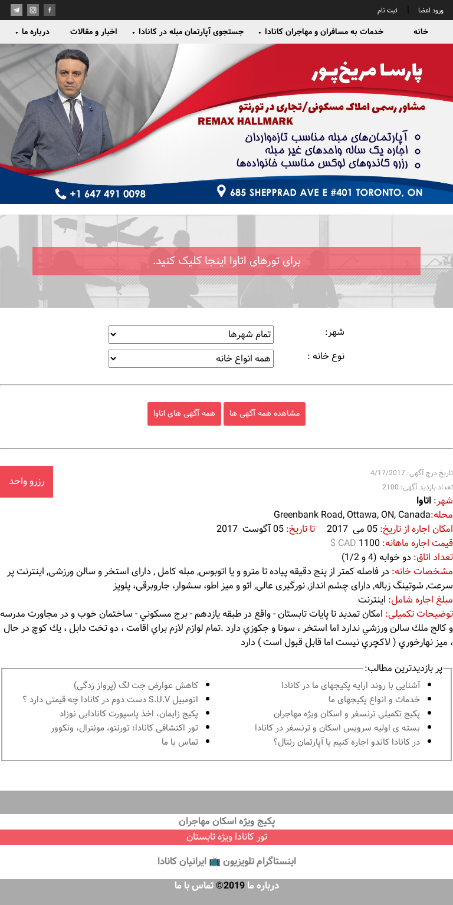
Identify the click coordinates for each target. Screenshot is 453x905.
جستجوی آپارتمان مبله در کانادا (188, 31)
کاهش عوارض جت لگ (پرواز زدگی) (136, 686)
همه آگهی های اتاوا (184, 413)
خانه (420, 31)
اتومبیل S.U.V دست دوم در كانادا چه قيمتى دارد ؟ (110, 700)
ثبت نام (388, 10)
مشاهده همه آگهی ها (264, 413)
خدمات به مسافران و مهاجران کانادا (320, 31)
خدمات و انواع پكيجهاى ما (374, 700)
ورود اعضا (430, 10)
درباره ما (32, 31)
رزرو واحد (26, 481)
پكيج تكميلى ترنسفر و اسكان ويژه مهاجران (347, 714)
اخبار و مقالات (93, 31)
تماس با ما (180, 742)
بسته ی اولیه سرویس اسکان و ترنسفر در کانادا (337, 728)
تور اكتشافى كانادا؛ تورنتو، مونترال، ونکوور (124, 728)
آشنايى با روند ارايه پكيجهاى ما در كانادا (350, 686)
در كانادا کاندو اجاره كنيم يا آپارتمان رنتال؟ (346, 742)
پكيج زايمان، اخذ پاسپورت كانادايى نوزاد (129, 714)
